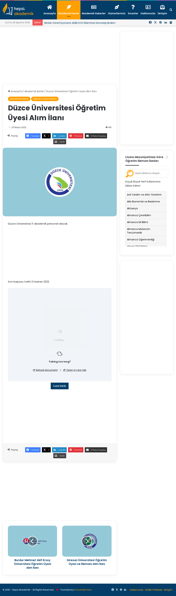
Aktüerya (132, 208)
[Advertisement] (60, 55)
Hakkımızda (136, 590)
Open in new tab (76, 370)
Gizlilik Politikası (153, 590)
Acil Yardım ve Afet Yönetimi (144, 194)
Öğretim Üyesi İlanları (45, 98)
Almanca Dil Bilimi (137, 222)
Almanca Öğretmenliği (140, 239)
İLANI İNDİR (59, 386)
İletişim (168, 590)
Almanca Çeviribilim (139, 215)
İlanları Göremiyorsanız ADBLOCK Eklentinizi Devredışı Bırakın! (80, 23)
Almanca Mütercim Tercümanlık (138, 230)
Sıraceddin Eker (83, 589)
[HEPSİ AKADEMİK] (18, 9)
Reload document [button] (46, 370)
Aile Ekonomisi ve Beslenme (143, 201)
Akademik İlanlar (34, 91)
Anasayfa (16, 91)
